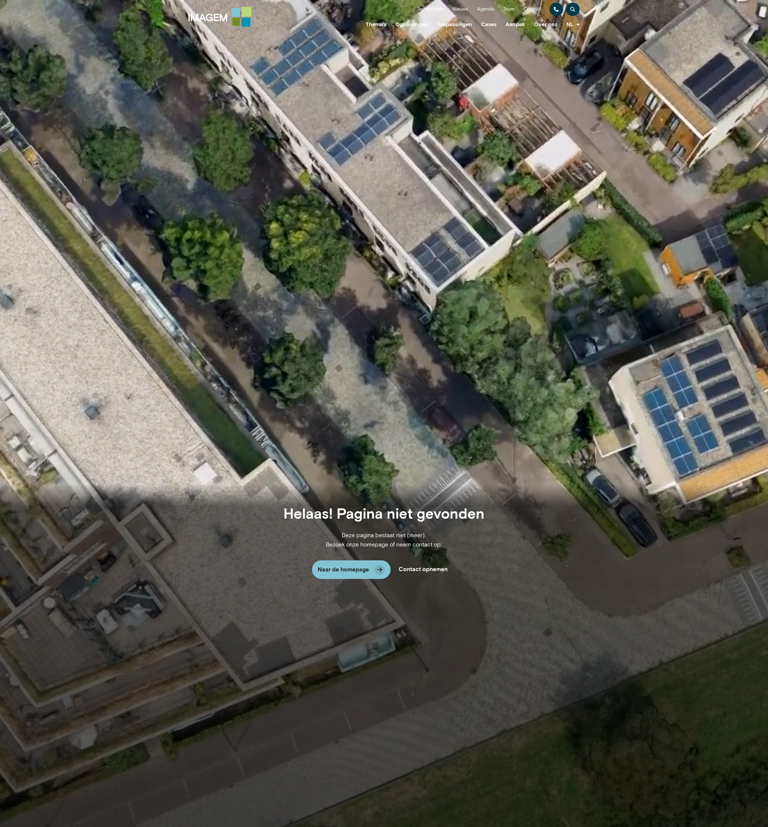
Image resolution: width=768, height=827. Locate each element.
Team (508, 9)
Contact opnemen (423, 569)
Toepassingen (454, 24)
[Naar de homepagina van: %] (219, 17)
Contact (532, 9)
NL (570, 24)
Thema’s (376, 24)
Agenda (485, 9)
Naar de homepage (343, 570)
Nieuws (460, 9)
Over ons (545, 24)
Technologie (430, 9)
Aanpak (515, 24)
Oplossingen (411, 24)
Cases (488, 24)
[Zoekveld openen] (573, 9)
